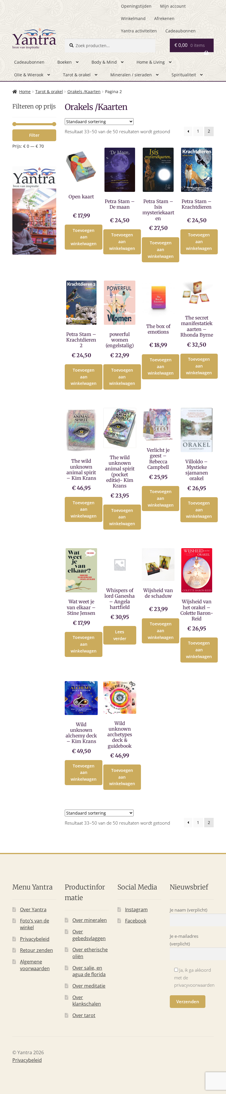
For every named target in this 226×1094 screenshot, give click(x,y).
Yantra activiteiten (139, 31)
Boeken (64, 62)
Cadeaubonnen (180, 31)
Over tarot (83, 1015)
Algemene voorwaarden (35, 965)
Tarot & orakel (77, 75)
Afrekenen (164, 18)
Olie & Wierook (28, 75)
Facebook (135, 920)
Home (25, 91)
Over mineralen (89, 920)
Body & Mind (104, 62)
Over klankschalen (86, 1000)
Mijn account (173, 6)
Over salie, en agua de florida (89, 971)
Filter (34, 135)
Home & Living (151, 62)
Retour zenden (36, 950)
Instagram (136, 909)
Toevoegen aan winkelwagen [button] (84, 237)
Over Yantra (33, 909)
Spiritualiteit (184, 75)
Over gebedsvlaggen (89, 935)
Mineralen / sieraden (131, 75)
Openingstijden (136, 6)
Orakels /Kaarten (84, 91)
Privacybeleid (34, 939)
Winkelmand (133, 18)
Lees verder (119, 635)
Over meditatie (88, 986)
